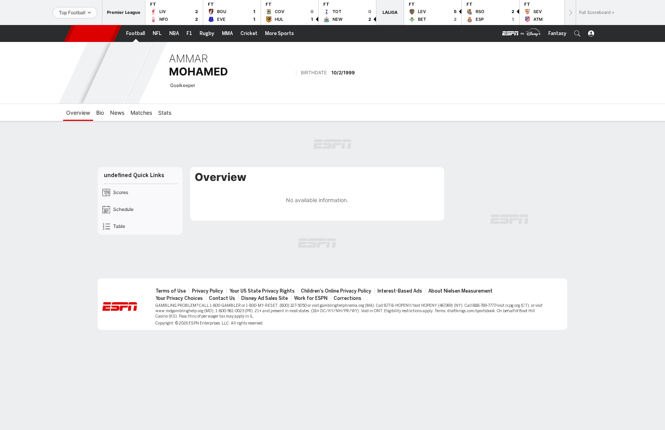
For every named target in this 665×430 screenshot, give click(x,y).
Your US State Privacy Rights (262, 291)
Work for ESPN (310, 298)
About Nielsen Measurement (460, 291)
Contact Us (222, 298)
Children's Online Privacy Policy (336, 291)
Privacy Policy (207, 291)
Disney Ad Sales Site (264, 298)
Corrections (347, 298)
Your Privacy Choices (179, 298)
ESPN (93, 33)
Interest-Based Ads (400, 291)
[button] (577, 33)
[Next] (570, 12)
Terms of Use (170, 291)
